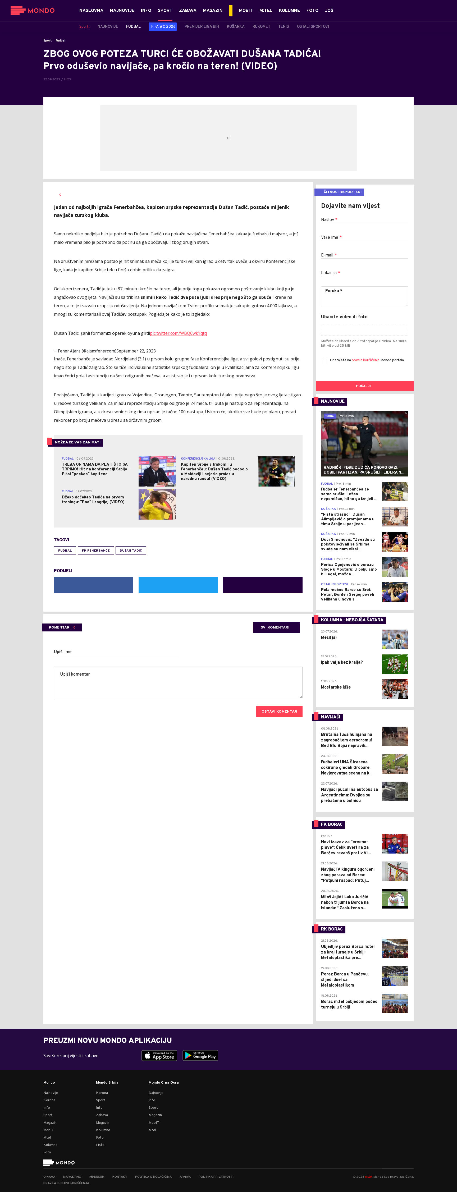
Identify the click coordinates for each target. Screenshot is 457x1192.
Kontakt (119, 1177)
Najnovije (50, 1093)
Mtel (47, 1137)
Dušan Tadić (131, 551)
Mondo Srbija (107, 1083)
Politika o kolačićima (153, 1177)
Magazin (50, 1123)
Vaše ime (331, 238)
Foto (47, 1152)
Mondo (49, 1083)
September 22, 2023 (136, 351)
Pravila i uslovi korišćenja (66, 1183)
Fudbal (60, 41)
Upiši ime (63, 652)
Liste (100, 1145)
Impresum (96, 1177)
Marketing (72, 1177)
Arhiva (185, 1177)
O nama (49, 1177)
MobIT (48, 1130)
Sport (47, 41)
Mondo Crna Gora (164, 1083)
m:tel (369, 1176)
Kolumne (50, 1145)
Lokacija (330, 273)
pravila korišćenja (366, 360)
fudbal (65, 551)
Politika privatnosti (216, 1177)
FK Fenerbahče (96, 551)
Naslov (329, 220)
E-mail (329, 255)
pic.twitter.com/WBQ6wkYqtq (178, 333)
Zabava (102, 1115)
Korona (49, 1100)
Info (46, 1108)
